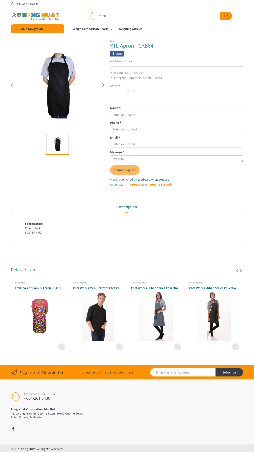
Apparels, (135, 78)
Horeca (157, 78)
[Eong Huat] (36, 15)
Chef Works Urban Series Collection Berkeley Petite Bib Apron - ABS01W (214, 288)
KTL (112, 40)
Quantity (115, 85)
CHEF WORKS (80, 282)
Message (117, 152)
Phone (115, 122)
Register (20, 3)
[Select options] (61, 346)
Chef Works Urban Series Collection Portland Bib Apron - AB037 (156, 288)
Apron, (147, 78)
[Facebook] (13, 429)
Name (115, 108)
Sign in (34, 3)
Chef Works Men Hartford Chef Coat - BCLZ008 (98, 288)
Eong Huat (20, 282)
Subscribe (229, 372)
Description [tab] (127, 206)
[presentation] (237, 270)
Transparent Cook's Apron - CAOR (38, 288)
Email (115, 137)
